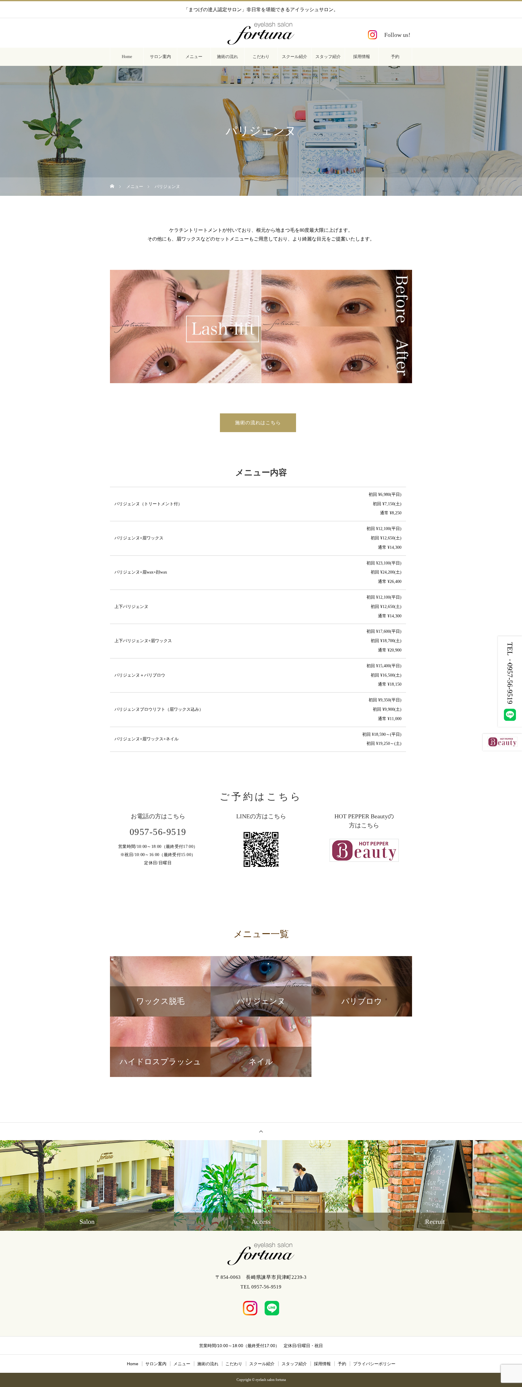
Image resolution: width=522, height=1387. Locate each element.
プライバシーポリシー (374, 1363)
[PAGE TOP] (261, 1131)
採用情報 (361, 56)
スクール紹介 (294, 56)
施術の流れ (227, 56)
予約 (395, 56)
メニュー (193, 56)
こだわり (261, 56)
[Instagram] (389, 34)
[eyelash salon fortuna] (261, 33)
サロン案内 (160, 56)
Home (127, 56)
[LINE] (272, 1308)
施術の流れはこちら (258, 422)
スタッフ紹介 (328, 56)
